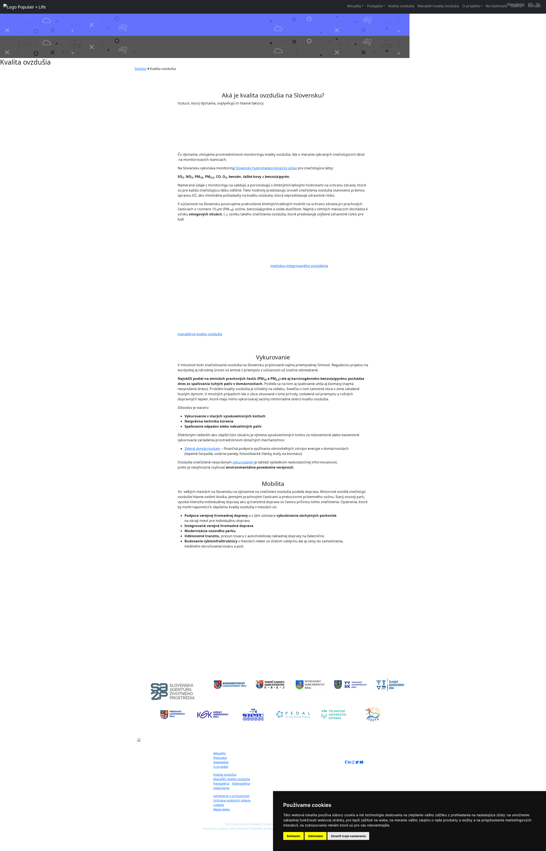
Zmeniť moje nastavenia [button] (348, 836)
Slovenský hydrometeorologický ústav (266, 168)
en (530, 4)
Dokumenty (221, 788)
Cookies (218, 805)
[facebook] (346, 762)
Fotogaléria (221, 783)
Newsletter (221, 762)
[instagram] (352, 762)
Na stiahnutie (496, 6)
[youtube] (361, 762)
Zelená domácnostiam (202, 448)
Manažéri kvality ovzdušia (438, 6)
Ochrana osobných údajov (232, 800)
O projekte (471, 6)
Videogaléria (241, 783)
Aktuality (354, 6)
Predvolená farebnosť (259, 836)
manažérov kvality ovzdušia (200, 334)
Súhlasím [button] (293, 836)
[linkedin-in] (349, 762)
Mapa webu (221, 809)
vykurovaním (242, 462)
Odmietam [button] (315, 836)
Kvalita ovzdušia (401, 6)
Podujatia (374, 6)
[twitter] (357, 762)
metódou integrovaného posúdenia (299, 265)
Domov (141, 68)
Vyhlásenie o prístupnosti (231, 796)
